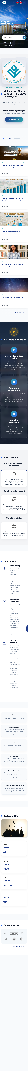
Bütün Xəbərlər (19, 312)
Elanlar (17, 139)
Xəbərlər (7, 139)
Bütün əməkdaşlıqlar (18, 946)
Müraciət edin (13, 119)
